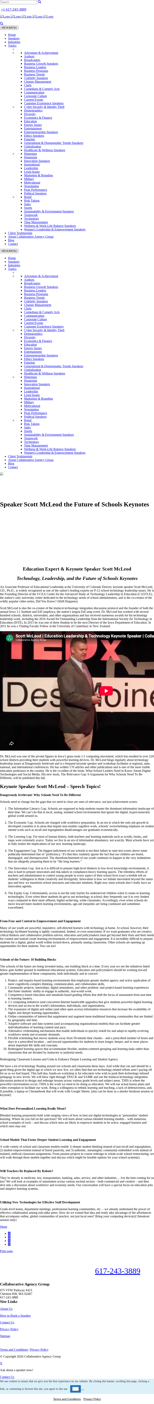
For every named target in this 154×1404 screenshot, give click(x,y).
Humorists (30, 157)
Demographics (33, 110)
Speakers (13, 38)
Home (12, 34)
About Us (6, 1308)
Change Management (37, 81)
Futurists (29, 139)
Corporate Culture (35, 96)
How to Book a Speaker (15, 1315)
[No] (82, 1389)
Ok (75, 1388)
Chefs (27, 85)
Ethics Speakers (34, 135)
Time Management (36, 222)
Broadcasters (32, 60)
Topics (12, 45)
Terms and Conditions (67, 1399)
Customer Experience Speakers (44, 103)
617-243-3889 (117, 1270)
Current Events (33, 99)
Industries (14, 42)
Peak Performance (35, 189)
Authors (29, 56)
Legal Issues (32, 171)
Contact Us (7, 1322)
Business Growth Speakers (41, 63)
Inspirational (32, 164)
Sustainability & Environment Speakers (49, 211)
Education (30, 121)
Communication (34, 92)
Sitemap (5, 1336)
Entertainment (33, 128)
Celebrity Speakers (36, 78)
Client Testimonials (20, 233)
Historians (30, 153)
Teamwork (31, 215)
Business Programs (36, 70)
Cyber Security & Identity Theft (44, 107)
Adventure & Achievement (41, 52)
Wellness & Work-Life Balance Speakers (50, 225)
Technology (31, 218)
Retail (27, 197)
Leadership (31, 168)
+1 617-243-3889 (13, 9)
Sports (28, 207)
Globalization (32, 146)
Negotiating (31, 186)
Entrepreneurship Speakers (41, 132)
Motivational (32, 182)
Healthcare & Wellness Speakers (44, 150)
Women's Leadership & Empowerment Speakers (54, 229)
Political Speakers (35, 193)
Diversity (30, 114)
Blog (11, 240)
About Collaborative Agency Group (31, 236)
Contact (13, 244)
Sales (27, 204)
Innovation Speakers (37, 161)
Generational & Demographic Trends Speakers (53, 143)
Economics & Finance (38, 117)
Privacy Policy (9, 1329)
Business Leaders (35, 67)
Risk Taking (32, 200)
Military (29, 179)
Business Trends (34, 74)
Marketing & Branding (38, 175)
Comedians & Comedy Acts (42, 89)
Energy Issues (33, 125)
